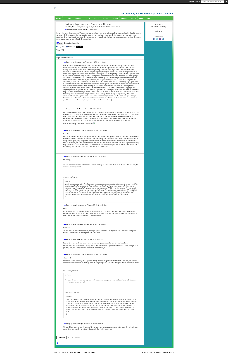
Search (226, 1)
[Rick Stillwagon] (59, 29)
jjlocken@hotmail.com (113, 261)
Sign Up (191, 1)
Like (60, 43)
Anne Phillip (77, 109)
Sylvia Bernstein (74, 352)
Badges (143, 352)
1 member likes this (71, 43)
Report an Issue (154, 352)
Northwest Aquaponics (113, 27)
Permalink (65, 62)
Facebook (71, 47)
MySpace (62, 47)
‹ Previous (61, 337)
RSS (58, 343)
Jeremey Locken (78, 130)
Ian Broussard (77, 62)
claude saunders (78, 205)
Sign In (197, 1)
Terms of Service (167, 352)
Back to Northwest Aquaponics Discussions (82, 30)
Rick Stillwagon (77, 27)
